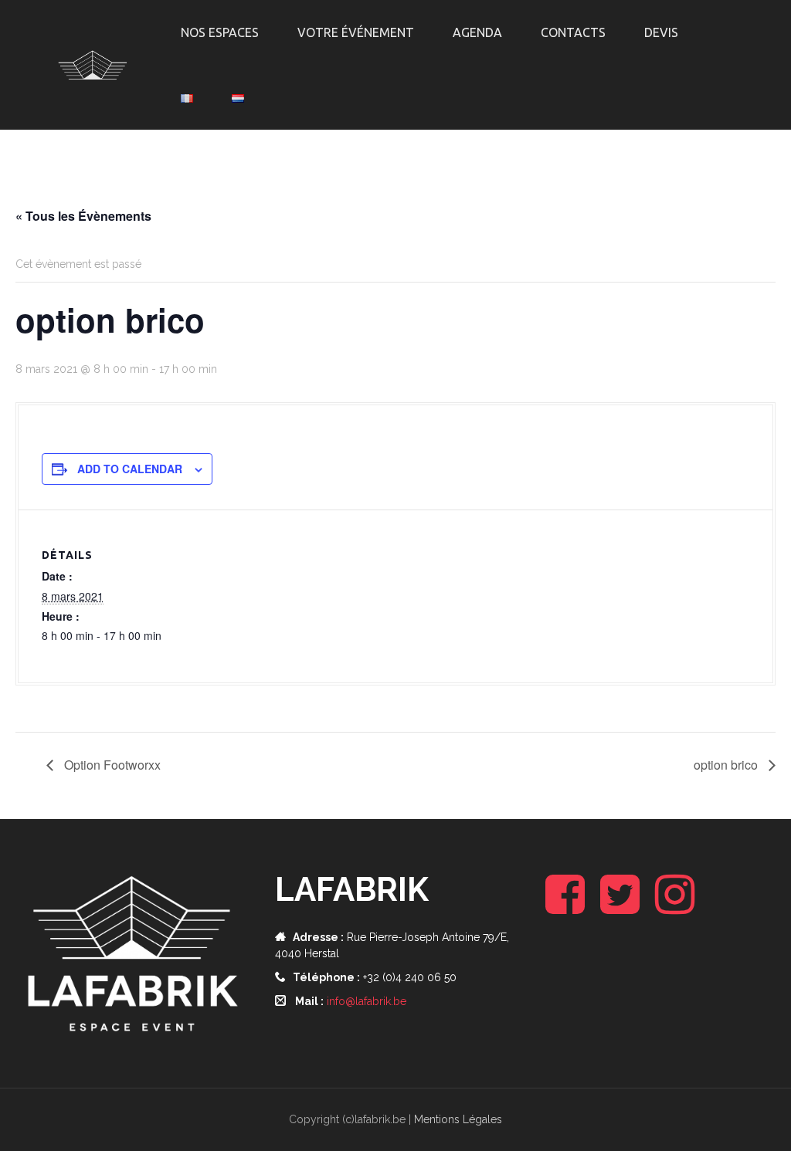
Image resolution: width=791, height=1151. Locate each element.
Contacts (573, 32)
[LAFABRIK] (92, 64)
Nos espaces (220, 32)
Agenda (477, 32)
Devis (661, 32)
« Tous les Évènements (83, 216)
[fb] (565, 907)
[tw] (620, 907)
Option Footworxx (111, 765)
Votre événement (355, 32)
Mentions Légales (458, 1119)
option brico (727, 765)
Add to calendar (129, 468)
